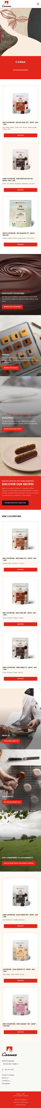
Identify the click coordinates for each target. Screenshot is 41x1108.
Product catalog (8, 1075)
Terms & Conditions (20, 1099)
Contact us (6, 1081)
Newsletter (6, 1084)
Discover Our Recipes (20, 70)
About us (5, 1078)
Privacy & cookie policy (20, 1102)
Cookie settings (20, 1104)
